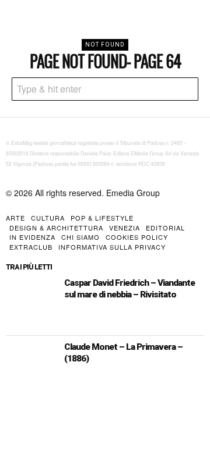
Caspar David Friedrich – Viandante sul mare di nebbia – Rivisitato (129, 289)
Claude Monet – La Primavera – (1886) (123, 353)
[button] (186, 89)
